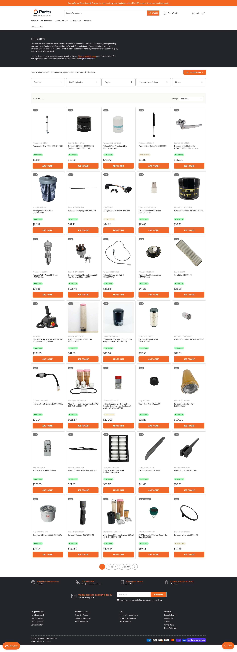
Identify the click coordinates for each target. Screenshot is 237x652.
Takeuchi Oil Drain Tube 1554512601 (48, 146)
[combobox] (112, 13)
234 (128, 566)
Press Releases (170, 615)
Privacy (48, 641)
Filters (177, 82)
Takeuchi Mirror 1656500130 (186, 535)
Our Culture (168, 618)
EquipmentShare (37, 611)
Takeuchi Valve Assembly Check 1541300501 (45, 276)
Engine (107, 82)
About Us (173, 584)
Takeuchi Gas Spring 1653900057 (152, 146)
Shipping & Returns (83, 618)
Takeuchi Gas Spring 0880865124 (82, 210)
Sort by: (175, 98)
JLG (104, 207)
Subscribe (158, 594)
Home (33, 27)
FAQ (121, 611)
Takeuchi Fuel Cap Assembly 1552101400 (150, 276)
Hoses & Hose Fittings (149, 82)
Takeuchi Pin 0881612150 (149, 470)
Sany (34, 207)
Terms (33, 641)
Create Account (81, 621)
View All (40, 584)
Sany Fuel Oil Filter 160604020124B (47, 535)
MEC (34, 336)
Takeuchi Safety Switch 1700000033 (48, 404)
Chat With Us (173, 13)
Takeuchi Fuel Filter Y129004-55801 (189, 210)
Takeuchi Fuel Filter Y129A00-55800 (189, 339)
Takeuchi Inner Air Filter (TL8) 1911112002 (80, 340)
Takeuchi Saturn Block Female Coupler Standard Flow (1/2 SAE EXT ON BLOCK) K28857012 (117, 406)
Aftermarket (47, 20)
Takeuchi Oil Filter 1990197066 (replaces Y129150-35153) (81, 147)
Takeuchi (36, 143)
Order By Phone (81, 615)
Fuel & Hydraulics (76, 82)
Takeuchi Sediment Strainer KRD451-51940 (150, 211)
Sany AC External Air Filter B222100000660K (113, 471)
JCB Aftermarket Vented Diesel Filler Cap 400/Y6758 (153, 536)
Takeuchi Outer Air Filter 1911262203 (148, 340)
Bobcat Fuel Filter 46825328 (44, 470)
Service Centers (37, 625)
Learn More (130, 584)
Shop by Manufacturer (87, 56)
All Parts (40, 27)
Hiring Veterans (170, 628)
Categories (61, 20)
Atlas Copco (72, 401)
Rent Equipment (37, 615)
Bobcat (35, 467)
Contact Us (76, 20)
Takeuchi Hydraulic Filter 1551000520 (184, 405)
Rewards (88, 20)
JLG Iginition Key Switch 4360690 (116, 210)
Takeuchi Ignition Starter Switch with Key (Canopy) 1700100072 (82, 276)
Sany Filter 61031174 (183, 275)
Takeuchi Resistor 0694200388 (81, 535)
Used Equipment (37, 621)
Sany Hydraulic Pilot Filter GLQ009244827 (43, 211)
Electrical (37, 82)
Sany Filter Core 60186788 (149, 404)
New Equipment (37, 618)
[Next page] (135, 566)
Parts (33, 20)
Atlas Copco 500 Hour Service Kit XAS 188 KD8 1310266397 (83, 405)
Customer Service (82, 611)
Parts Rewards (125, 621)
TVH (140, 532)
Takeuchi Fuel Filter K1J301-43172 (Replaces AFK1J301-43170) (117, 340)
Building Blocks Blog (128, 618)
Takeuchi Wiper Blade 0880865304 (82, 470)
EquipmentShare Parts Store (47, 638)
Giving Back (169, 625)
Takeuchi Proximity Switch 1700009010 (113, 276)
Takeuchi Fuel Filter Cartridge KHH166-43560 (115, 147)
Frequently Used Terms (129, 615)
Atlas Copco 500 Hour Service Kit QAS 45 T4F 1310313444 (118, 536)
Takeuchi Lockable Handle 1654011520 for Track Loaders (186, 147)
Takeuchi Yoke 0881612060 (185, 470)
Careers (167, 621)
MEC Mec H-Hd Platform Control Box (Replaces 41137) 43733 (48, 340)
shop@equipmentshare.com (91, 584)
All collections (194, 72)
